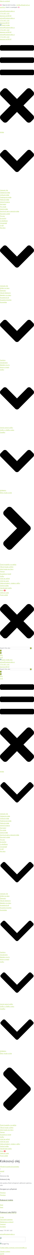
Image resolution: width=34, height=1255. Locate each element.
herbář (2, 1171)
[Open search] (0, 653)
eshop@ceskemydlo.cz (7, 1234)
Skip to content (5, 1)
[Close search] (0, 650)
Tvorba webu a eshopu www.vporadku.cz (13, 1247)
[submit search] (30, 648)
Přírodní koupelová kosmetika (9, 1166)
